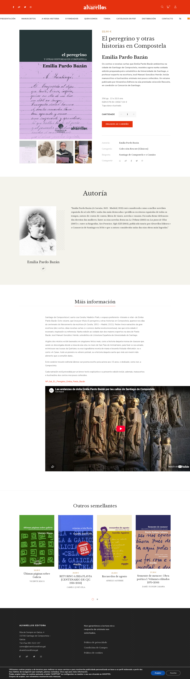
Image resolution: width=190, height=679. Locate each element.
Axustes (173, 673)
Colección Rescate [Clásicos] (133, 149)
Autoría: (106, 143)
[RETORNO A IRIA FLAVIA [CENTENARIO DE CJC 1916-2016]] (75, 542)
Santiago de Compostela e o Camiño (137, 154)
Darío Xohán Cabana (153, 587)
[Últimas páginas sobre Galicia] (36, 541)
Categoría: (107, 149)
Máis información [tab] (95, 301)
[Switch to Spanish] (188, 19)
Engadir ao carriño (117, 124)
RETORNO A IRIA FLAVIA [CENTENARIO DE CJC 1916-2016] (75, 579)
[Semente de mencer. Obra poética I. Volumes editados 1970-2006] (153, 542)
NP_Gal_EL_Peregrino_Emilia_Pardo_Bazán (65, 381)
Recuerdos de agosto (114, 576)
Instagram (30, 7)
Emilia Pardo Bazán (129, 143)
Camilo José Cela (76, 587)
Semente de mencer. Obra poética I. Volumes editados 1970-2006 (153, 579)
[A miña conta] (175, 7)
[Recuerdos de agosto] (114, 542)
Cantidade (108, 114)
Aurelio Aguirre (114, 581)
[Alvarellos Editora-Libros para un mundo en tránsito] (95, 7)
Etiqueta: (106, 154)
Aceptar (158, 673)
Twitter (25, 7)
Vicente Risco (37, 581)
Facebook (13, 7)
